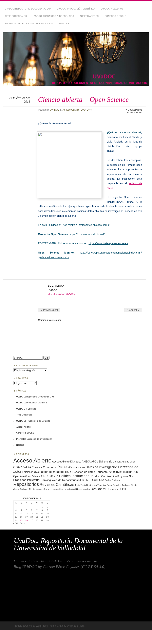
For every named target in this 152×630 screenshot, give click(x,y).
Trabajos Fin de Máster (31, 489)
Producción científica (104, 476)
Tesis (77, 485)
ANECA (86, 461)
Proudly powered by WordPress (31, 625)
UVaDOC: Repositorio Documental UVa (28, 9)
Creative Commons (44, 467)
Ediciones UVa (30, 471)
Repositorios (26, 484)
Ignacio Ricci (77, 625)
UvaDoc (97, 489)
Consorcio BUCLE (115, 16)
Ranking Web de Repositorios (59, 480)
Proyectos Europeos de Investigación (29, 23)
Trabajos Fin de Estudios (109, 485)
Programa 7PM (125, 476)
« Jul (15, 523)
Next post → (133, 310)
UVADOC (54, 109)
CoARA (27, 467)
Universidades (83, 489)
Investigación (123, 471)
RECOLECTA (96, 480)
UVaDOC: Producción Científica (76, 9)
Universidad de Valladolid (64, 489)
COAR (17, 467)
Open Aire (19, 476)
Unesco (47, 489)
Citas (132, 462)
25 (21, 520)
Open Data (86, 109)
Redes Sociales (112, 480)
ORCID (46, 476)
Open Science (32, 476)
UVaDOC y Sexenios (112, 9)
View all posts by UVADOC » (61, 294)
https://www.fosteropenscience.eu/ (108, 243)
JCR (135, 471)
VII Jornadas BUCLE (115, 489)
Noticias (64, 23)
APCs (94, 461)
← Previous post (49, 310)
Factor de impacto (51, 471)
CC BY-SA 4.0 (93, 566)
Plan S (54, 476)
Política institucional (74, 476)
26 (26, 520)
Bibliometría (105, 461)
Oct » (22, 523)
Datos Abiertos (77, 467)
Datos (62, 466)
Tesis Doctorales (16, 16)
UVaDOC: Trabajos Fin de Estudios (53, 16)
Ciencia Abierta (121, 461)
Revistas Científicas (57, 484)
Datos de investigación (102, 467)
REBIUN (83, 480)
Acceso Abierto (89, 16)
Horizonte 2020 (105, 471)
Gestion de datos (84, 471)
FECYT (68, 471)
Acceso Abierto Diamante (66, 461)
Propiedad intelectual (26, 480)
